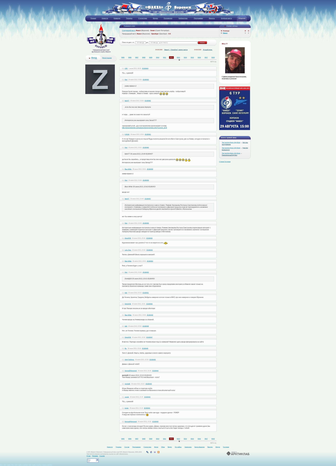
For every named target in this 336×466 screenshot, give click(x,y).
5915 (192, 57)
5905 (122, 57)
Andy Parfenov (129, 359)
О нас (89, 456)
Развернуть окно (129, 26)
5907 (136, 57)
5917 (206, 57)
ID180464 (145, 68)
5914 (185, 57)
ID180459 (150, 169)
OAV (126, 68)
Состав (126, 447)
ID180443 (149, 384)
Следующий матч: (128, 30)
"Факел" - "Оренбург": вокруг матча (162, 49)
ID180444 (155, 370)
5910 (157, 57)
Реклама (95, 456)
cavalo (127, 397)
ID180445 (152, 359)
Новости (110, 447)
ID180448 (146, 326)
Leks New (128, 250)
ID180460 (146, 147)
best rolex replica (5, 465)
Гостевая (226, 447)
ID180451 (146, 292)
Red (126, 79)
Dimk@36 (128, 238)
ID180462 (148, 100)
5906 (129, 57)
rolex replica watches (35, 465)
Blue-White (128, 169)
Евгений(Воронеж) (131, 370)
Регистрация (107, 58)
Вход (94, 57)
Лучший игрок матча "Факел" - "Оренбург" (203, 49)
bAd (126, 292)
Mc (126, 348)
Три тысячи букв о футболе (231, 142)
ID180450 (149, 304)
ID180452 (146, 272)
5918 (213, 57)
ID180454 (149, 250)
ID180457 (148, 199)
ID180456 (146, 223)
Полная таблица (232, 26)
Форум (218, 447)
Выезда (210, 447)
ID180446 (145, 348)
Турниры (118, 447)
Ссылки (102, 456)
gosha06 (127, 384)
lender (127, 408)
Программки (136, 447)
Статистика (147, 447)
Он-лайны (178, 447)
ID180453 (150, 261)
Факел (225, 33)
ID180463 (146, 79)
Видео (170, 447)
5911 (164, 57)
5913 (178, 57)
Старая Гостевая (224, 161)
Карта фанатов (199, 447)
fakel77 (127, 100)
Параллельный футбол (229, 155)
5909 (150, 57)
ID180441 (147, 408)
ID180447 (149, 337)
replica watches (23, 465)
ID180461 (148, 134)
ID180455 (149, 238)
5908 (143, 57)
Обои (163, 447)
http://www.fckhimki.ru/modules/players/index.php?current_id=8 (144, 128)
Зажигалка (188, 447)
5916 (199, 57)
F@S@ (127, 134)
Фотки (156, 447)
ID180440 (155, 421)
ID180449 (150, 315)
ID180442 (147, 397)
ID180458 (146, 180)
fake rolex (14, 465)
